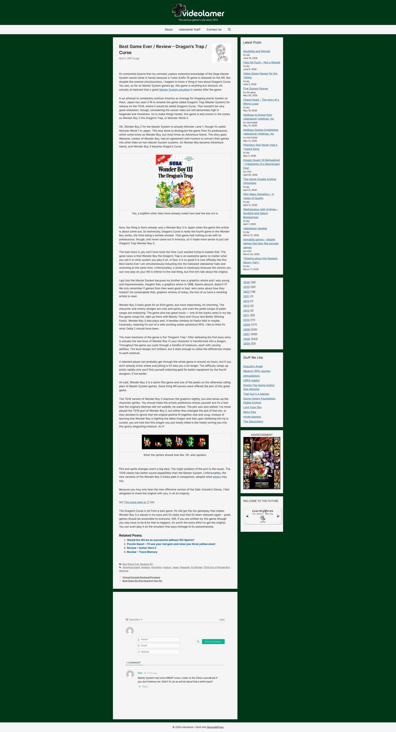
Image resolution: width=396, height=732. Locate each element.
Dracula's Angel (253, 366)
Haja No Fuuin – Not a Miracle (261, 62)
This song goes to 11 (136, 502)
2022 (246, 291)
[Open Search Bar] (229, 29)
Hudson (167, 567)
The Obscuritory (253, 421)
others (217, 476)
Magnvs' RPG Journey (257, 371)
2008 (246, 329)
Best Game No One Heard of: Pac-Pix (142, 580)
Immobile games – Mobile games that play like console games (261, 243)
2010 (246, 320)
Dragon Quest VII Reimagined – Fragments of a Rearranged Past (261, 164)
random (262, 522)
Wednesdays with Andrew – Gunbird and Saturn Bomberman (260, 213)
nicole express (252, 416)
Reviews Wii (146, 564)
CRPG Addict (251, 380)
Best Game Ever (131, 564)
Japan (175, 567)
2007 (246, 334)
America (145, 567)
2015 (246, 301)
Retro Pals (249, 412)
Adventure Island (131, 567)
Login (221, 619)
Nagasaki (185, 567)
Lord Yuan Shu (252, 407)
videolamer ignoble (255, 228)
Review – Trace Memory (142, 551)
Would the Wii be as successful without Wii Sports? (160, 540)
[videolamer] (198, 10)
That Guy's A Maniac (256, 393)
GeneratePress (215, 727)
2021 (246, 296)
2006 (246, 339)
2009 (246, 324)
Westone (123, 570)
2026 (246, 282)
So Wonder (196, 567)
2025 (246, 286)
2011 (246, 315)
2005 (246, 343)
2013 (246, 305)
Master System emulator (174, 89)
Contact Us (214, 29)
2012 (246, 310)
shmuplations (251, 375)
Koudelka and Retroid (256, 51)
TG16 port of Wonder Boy (216, 567)
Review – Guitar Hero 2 (141, 547)
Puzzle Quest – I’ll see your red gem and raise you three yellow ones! (171, 544)
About (169, 29)
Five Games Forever (255, 88)
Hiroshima (156, 567)
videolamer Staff (189, 29)
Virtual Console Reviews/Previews (141, 577)
